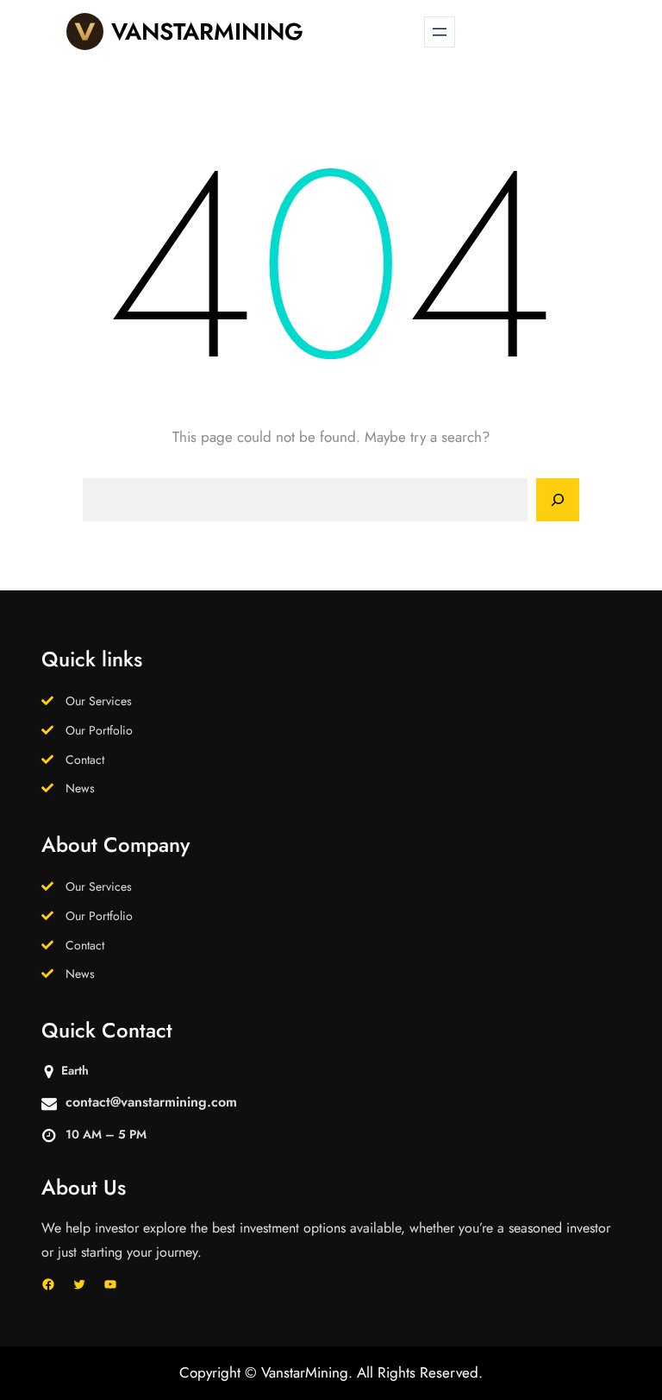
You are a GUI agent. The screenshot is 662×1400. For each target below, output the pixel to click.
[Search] (557, 499)
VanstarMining (207, 31)
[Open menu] (439, 31)
